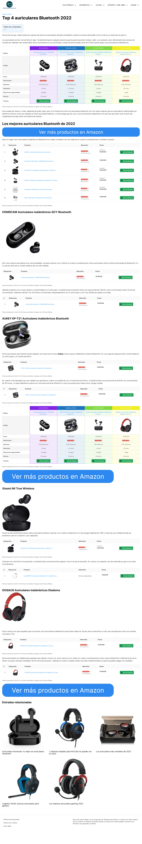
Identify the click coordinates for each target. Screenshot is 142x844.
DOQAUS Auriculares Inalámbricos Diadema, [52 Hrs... (37, 646)
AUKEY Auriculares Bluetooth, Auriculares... (37, 152)
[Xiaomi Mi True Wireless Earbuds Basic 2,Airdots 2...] (15, 170)
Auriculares (6, 14)
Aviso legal (7, 826)
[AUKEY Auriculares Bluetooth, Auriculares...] (15, 152)
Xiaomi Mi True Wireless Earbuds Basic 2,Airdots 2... (40, 170)
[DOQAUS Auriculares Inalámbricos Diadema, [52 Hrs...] (10, 646)
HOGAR (133, 5)
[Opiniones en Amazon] (43, 80)
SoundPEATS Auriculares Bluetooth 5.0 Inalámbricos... (41, 576)
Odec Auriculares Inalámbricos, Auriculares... (38, 198)
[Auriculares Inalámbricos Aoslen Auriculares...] (15, 189)
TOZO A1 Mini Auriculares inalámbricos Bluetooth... (36, 368)
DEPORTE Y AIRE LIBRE (116, 5)
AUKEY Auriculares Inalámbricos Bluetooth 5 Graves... (41, 180)
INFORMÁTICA (84, 5)
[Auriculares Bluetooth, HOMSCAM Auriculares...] (15, 161)
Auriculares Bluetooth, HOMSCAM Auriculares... (39, 161)
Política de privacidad (11, 819)
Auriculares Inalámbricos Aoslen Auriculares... (38, 189)
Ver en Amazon (44, 101)
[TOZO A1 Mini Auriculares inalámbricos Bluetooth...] (10, 368)
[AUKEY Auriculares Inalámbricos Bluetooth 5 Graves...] (15, 180)
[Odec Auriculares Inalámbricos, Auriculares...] (15, 198)
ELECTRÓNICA (68, 5)
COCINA (99, 5)
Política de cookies (10, 823)
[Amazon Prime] (102, 154)
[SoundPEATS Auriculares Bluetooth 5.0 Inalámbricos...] (14, 576)
